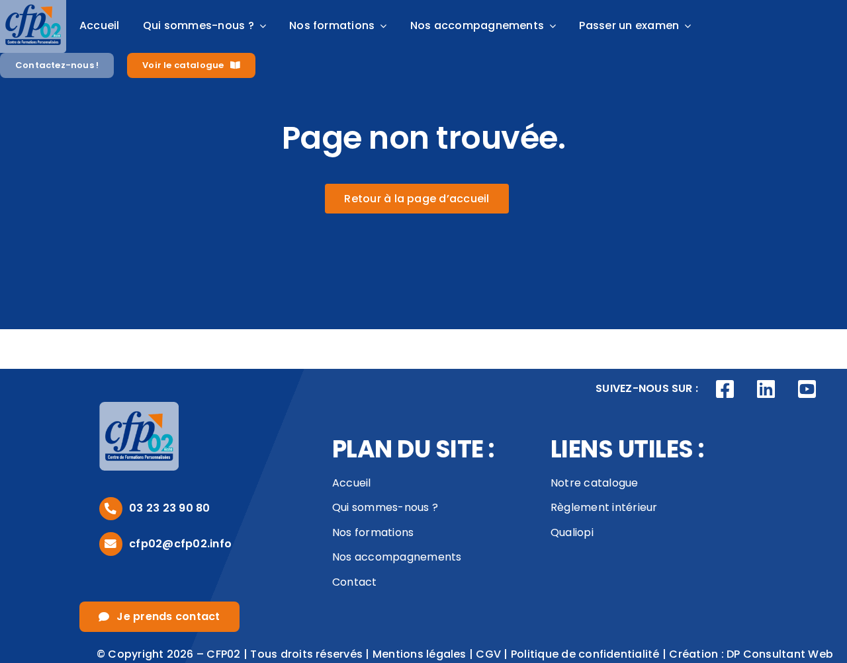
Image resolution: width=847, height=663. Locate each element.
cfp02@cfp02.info (180, 543)
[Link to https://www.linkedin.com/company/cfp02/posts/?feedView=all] (766, 389)
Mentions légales (420, 654)
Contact (354, 582)
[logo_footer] (139, 406)
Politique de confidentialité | (590, 654)
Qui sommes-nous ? (385, 507)
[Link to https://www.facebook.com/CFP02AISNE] (725, 389)
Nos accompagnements (397, 557)
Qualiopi (572, 532)
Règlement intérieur (604, 507)
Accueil (351, 482)
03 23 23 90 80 (169, 508)
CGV (488, 654)
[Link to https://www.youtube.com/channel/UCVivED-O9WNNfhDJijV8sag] (806, 389)
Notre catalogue (595, 482)
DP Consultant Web (780, 654)
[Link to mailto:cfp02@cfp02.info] (110, 543)
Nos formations (373, 532)
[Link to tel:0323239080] (110, 508)
